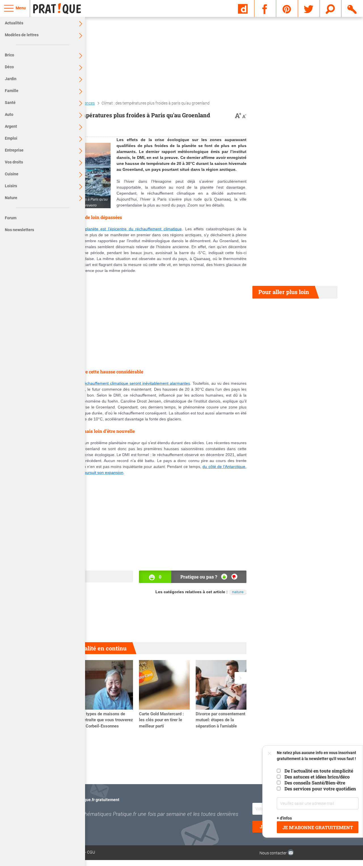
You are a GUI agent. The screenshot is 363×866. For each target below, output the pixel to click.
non (234, 577)
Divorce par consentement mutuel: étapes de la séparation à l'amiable (220, 720)
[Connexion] (352, 8)
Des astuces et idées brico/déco (317, 777)
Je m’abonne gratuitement (317, 827)
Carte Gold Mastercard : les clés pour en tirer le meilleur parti (161, 720)
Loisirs (11, 186)
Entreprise (14, 150)
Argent (11, 126)
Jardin (10, 78)
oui (224, 577)
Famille (11, 90)
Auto (9, 114)
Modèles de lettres (22, 35)
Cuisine (11, 174)
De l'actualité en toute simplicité (318, 771)
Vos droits (14, 162)
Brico (9, 55)
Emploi (11, 138)
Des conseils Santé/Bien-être (314, 783)
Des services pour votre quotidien (320, 788)
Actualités (14, 23)
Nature (11, 197)
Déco (9, 67)
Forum (10, 218)
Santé (10, 102)
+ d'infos (284, 818)
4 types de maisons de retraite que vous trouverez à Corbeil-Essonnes (107, 720)
